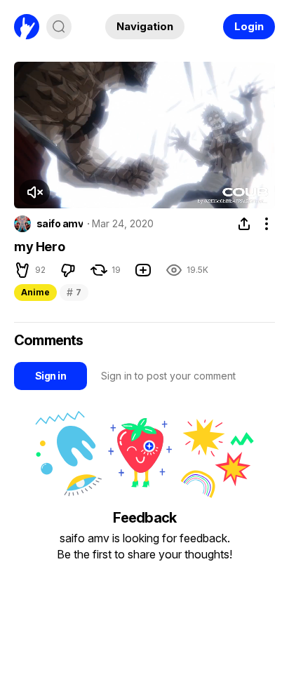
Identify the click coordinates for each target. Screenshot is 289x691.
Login (249, 26)
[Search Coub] (59, 26)
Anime (35, 292)
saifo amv (59, 224)
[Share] (244, 223)
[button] (34, 192)
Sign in (50, 376)
